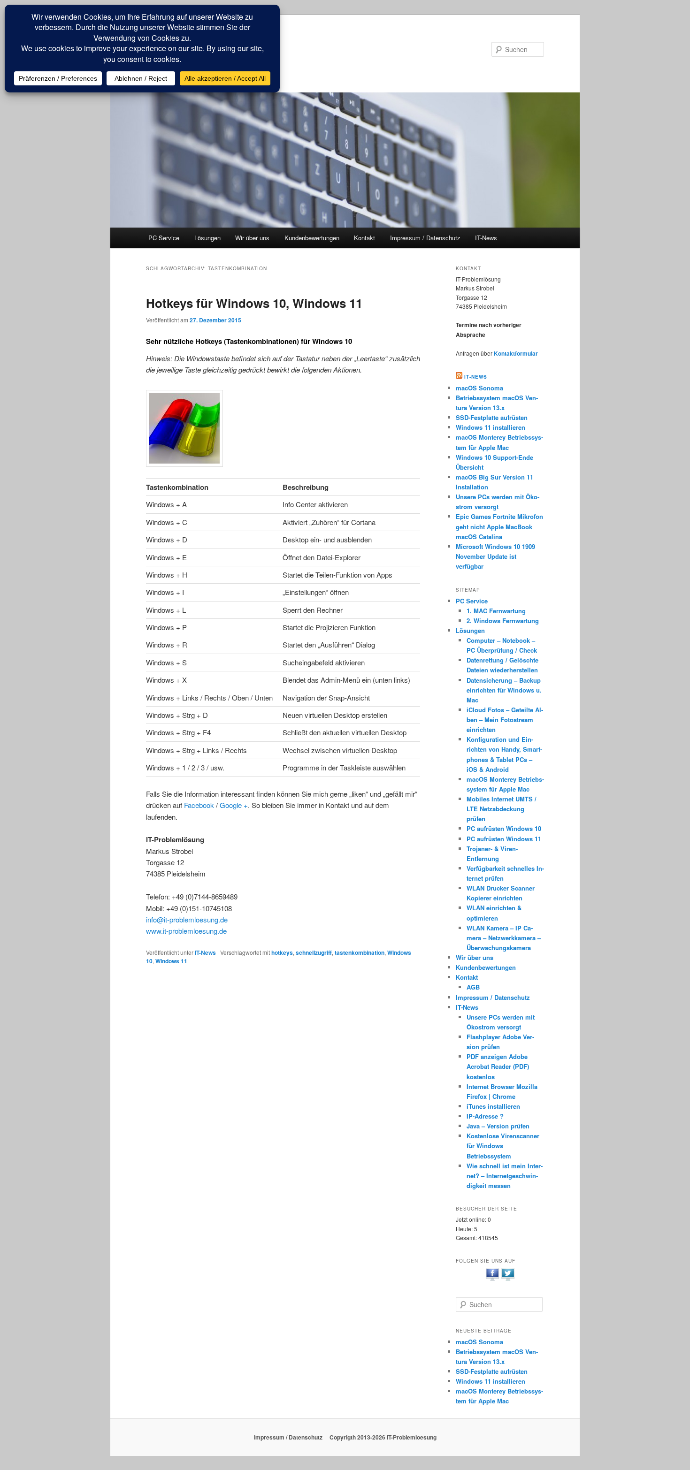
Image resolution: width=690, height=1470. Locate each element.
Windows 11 (171, 961)
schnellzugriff (314, 952)
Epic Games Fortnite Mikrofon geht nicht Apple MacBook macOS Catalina (499, 526)
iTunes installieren (493, 1106)
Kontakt (364, 237)
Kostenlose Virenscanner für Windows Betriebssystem (503, 1145)
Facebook (199, 805)
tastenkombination (359, 952)
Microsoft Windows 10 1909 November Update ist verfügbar (495, 556)
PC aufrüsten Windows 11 (504, 838)
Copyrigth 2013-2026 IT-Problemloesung (383, 1437)
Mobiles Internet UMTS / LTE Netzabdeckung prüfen (502, 808)
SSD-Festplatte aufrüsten (492, 417)
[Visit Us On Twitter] (507, 1279)
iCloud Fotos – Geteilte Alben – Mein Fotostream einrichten (505, 719)
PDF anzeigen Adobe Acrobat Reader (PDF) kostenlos (498, 1066)
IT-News (486, 237)
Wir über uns (252, 237)
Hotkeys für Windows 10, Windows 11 (254, 303)
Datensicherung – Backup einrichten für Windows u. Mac (504, 690)
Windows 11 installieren (490, 427)
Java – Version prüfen (498, 1125)
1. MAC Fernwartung (496, 610)
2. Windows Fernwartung (503, 620)
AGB (473, 987)
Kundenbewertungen (311, 237)
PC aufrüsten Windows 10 (504, 828)
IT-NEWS (475, 376)
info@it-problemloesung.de (187, 919)
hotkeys (282, 952)
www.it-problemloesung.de (186, 931)
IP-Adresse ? (485, 1116)
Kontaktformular (516, 353)
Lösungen (207, 237)
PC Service (163, 237)
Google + (234, 805)
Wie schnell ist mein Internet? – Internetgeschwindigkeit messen (505, 1175)
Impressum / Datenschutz (425, 237)
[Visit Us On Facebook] (492, 1279)
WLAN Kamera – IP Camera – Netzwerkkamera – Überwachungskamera (504, 937)
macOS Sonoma (479, 387)
